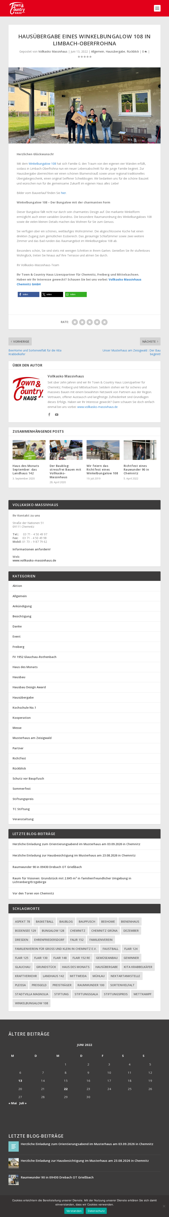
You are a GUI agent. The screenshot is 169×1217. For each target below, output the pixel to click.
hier (63, 193)
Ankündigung (22, 606)
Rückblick (133, 51)
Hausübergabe (115, 51)
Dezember (131, 931)
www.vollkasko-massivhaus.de (97, 407)
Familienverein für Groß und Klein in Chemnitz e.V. (56, 949)
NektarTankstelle (125, 976)
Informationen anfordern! (31, 549)
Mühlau (99, 976)
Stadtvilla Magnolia (31, 994)
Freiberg (18, 647)
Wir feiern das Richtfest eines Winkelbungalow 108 (102, 469)
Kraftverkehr (26, 976)
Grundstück (46, 967)
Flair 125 (21, 958)
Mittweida (78, 976)
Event (17, 636)
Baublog (66, 921)
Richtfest (19, 758)
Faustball (110, 949)
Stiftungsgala (86, 994)
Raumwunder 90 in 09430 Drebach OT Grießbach (47, 867)
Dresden (21, 940)
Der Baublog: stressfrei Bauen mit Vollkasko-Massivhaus (65, 471)
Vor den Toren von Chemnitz (33, 893)
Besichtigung (22, 616)
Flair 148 (60, 958)
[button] (28, 294)
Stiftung (61, 994)
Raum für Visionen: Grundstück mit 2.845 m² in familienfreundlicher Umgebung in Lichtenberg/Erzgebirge (72, 880)
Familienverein (101, 940)
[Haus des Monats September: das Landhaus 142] (29, 450)
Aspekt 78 (22, 921)
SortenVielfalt (122, 985)
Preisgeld (39, 985)
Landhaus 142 (53, 976)
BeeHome (108, 921)
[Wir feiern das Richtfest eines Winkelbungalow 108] (103, 450)
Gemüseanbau (107, 958)
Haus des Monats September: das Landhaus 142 (26, 469)
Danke (17, 626)
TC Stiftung (21, 809)
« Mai (12, 1103)
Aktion (17, 586)
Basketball (44, 921)
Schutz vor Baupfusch (28, 778)
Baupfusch (87, 921)
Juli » (23, 1103)
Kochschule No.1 (24, 708)
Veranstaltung (23, 819)
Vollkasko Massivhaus (52, 51)
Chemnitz (77, 931)
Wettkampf (142, 994)
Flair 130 (40, 958)
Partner (18, 748)
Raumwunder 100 (90, 985)
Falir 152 (76, 940)
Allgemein (97, 51)
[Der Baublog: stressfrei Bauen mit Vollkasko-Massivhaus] (66, 450)
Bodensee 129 (25, 931)
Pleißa (20, 985)
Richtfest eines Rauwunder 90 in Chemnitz (136, 469)
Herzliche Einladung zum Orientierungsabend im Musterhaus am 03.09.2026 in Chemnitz (76, 844)
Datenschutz (96, 1210)
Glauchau (22, 967)
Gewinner (131, 958)
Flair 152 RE (81, 958)
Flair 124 (130, 949)
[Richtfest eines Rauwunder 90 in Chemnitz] (140, 450)
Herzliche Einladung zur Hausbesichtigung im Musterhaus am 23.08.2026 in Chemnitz (74, 855)
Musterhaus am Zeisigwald (32, 738)
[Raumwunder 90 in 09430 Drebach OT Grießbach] (13, 1180)
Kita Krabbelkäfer (138, 967)
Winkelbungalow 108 (42, 164)
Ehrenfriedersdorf (49, 940)
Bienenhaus (130, 921)
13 (20, 1080)
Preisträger (62, 985)
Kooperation (22, 718)
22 (66, 1089)
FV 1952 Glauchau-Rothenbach (34, 657)
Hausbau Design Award (29, 687)
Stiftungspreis (23, 799)
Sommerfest (22, 789)
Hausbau (19, 677)
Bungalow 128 (53, 931)
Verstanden (74, 1210)
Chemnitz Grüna (104, 931)
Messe (17, 728)
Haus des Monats (25, 667)
